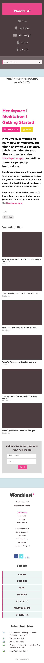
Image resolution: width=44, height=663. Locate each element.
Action (22, 519)
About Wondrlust (22, 502)
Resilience (22, 535)
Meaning (8, 217)
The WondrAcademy (18, 651)
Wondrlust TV (22, 523)
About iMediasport (22, 546)
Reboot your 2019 (17, 638)
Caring (22, 574)
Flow (22, 588)
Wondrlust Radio (22, 528)
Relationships (22, 608)
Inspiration (22, 512)
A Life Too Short (17, 642)
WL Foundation (22, 539)
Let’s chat (22, 542)
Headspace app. (14, 203)
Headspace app (13, 158)
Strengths (22, 615)
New (22, 509)
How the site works (22, 505)
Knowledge (22, 516)
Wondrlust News (22, 532)
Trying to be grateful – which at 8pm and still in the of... (25, 646)
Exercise (22, 581)
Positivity (22, 601)
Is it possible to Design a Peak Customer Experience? (23, 634)
